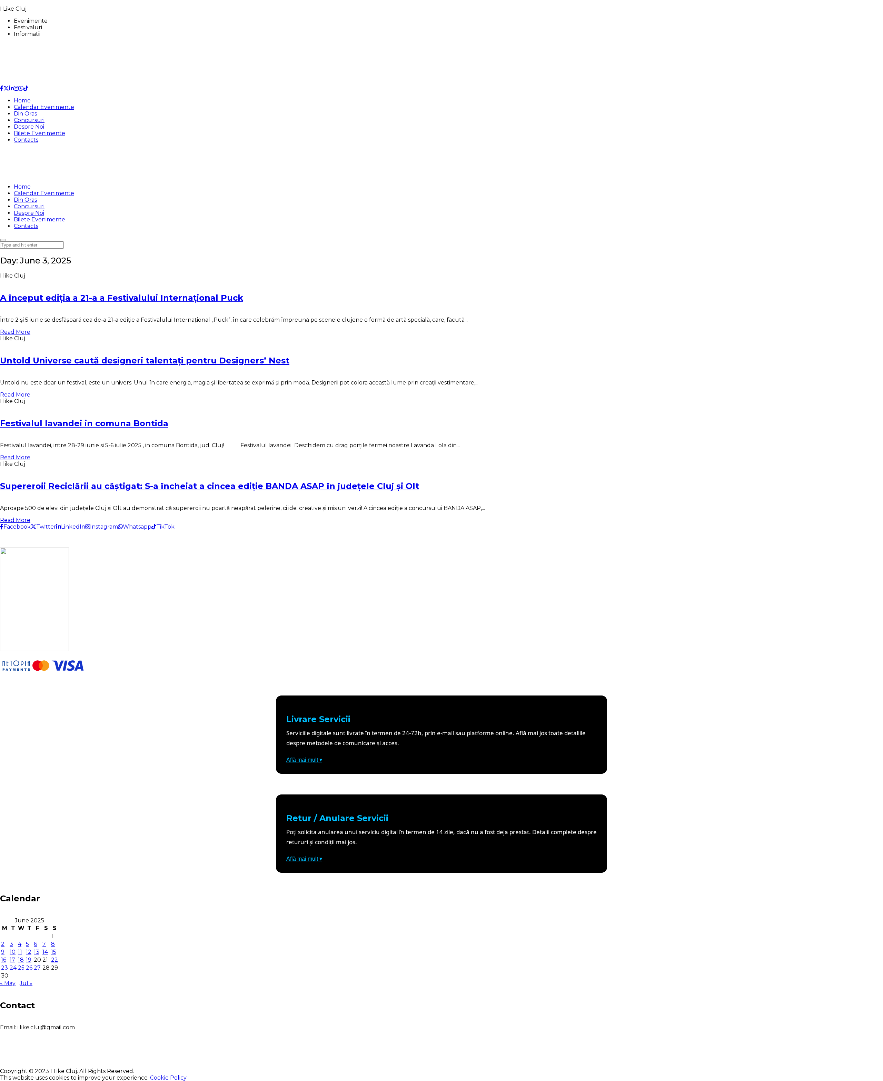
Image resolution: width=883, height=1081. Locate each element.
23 (4, 967)
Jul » (26, 983)
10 (13, 952)
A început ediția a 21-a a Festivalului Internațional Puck (121, 298)
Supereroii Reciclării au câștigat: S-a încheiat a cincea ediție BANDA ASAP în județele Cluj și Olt (209, 486)
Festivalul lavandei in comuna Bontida (84, 423)
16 (3, 960)
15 (53, 952)
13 (36, 952)
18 (21, 960)
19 (28, 960)
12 (28, 952)
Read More (15, 332)
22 (54, 960)
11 (20, 952)
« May (8, 983)
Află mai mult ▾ (304, 760)
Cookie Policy (168, 1077)
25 (21, 967)
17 (12, 960)
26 (29, 967)
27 (37, 967)
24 (13, 967)
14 (45, 952)
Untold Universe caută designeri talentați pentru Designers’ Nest (144, 361)
